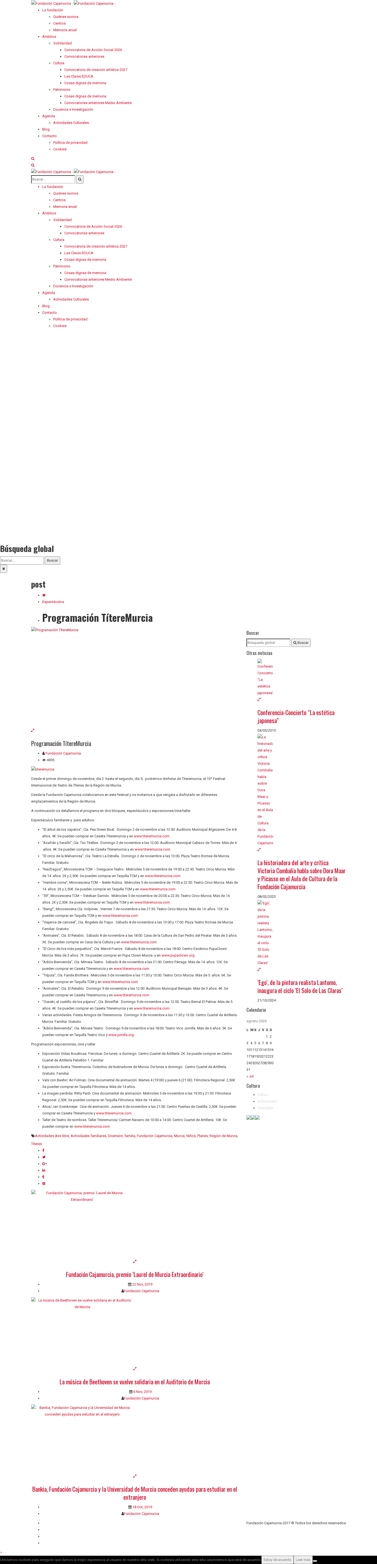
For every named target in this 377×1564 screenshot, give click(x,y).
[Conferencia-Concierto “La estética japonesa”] (301, 677)
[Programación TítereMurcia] (134, 677)
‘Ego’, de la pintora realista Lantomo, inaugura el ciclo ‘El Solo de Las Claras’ (300, 986)
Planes (202, 1136)
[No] (315, 1561)
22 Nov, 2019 (141, 1284)
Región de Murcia (223, 1136)
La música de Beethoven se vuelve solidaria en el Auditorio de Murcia (135, 1381)
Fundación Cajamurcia (63, 753)
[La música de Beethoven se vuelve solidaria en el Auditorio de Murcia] (134, 1331)
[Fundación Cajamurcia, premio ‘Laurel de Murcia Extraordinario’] (134, 1224)
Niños (191, 1136)
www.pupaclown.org (178, 955)
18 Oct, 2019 (142, 1507)
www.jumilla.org (121, 1035)
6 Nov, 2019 (142, 1392)
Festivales (265, 1108)
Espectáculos (53, 602)
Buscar (52, 560)
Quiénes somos (54, 1523)
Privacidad (50, 1536)
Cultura (263, 1095)
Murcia (179, 1136)
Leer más (303, 1560)
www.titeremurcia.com (151, 836)
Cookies (48, 1543)
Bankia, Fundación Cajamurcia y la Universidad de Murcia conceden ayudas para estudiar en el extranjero (134, 1493)
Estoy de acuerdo (277, 1560)
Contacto (49, 1530)
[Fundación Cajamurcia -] (73, 3)
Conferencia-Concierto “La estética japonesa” (295, 716)
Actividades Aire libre (52, 1136)
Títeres (36, 1144)
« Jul (250, 1076)
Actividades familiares (88, 1136)
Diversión (115, 1136)
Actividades (267, 1101)
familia (129, 1136)
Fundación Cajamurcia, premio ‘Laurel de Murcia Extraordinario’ (134, 1274)
